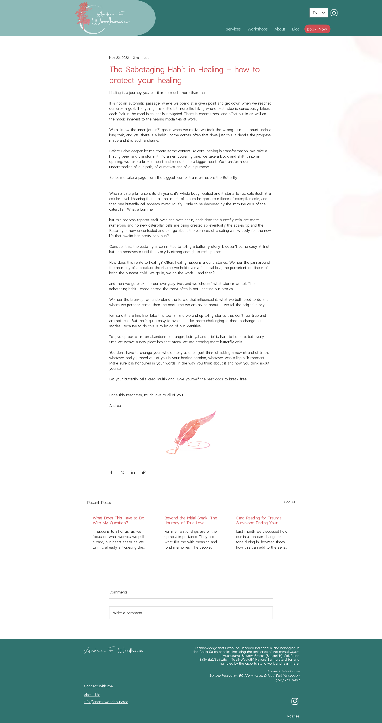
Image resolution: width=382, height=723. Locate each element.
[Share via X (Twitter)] (122, 472)
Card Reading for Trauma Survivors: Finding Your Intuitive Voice (258, 520)
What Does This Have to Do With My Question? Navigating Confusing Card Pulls (118, 520)
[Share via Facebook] (111, 472)
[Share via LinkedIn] (133, 472)
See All (289, 502)
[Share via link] (144, 472)
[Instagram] (334, 12)
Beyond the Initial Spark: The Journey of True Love (190, 520)
